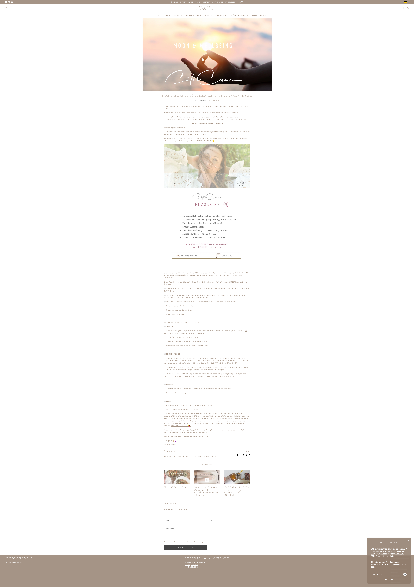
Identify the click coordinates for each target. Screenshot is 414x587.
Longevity (186, 456)
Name (168, 520)
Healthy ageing (178, 456)
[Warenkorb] (408, 8)
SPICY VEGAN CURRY (175, 487)
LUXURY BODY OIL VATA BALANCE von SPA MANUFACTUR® (222, 363)
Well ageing (205, 456)
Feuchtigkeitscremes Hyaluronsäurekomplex (199, 367)
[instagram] (9, 2)
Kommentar (170, 528)
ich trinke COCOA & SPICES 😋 (181, 426)
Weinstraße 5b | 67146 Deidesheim (195, 562)
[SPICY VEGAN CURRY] (177, 477)
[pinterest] (12, 2)
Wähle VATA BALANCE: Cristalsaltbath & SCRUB (221, 376)
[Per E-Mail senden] (246, 455)
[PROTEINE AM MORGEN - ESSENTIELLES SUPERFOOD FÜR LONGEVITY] (237, 477)
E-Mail (212, 520)
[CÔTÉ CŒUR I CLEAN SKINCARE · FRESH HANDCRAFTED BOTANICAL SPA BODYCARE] (207, 8)
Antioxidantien (168, 456)
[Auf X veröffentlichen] (241, 455)
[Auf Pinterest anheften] (243, 455)
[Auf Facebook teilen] (238, 455)
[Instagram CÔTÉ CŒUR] (207, 205)
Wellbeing (213, 456)
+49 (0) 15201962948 (191, 567)
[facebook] (6, 2)
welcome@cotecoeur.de (191, 565)
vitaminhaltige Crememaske (191, 370)
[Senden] (405, 574)
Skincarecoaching (195, 456)
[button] (249, 455)
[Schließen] (408, 540)
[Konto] (404, 8)
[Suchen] (6, 8)
